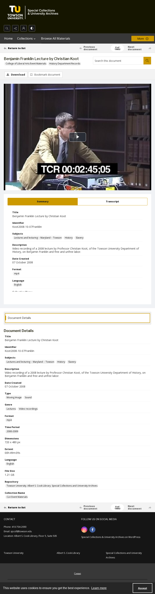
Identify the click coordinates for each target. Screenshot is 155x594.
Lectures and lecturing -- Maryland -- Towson (38, 237)
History (69, 237)
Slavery (79, 237)
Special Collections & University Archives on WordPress (110, 537)
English (18, 284)
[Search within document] (147, 60)
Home (8, 38)
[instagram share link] (84, 530)
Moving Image (14, 397)
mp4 (16, 273)
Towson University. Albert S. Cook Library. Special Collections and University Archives (52, 485)
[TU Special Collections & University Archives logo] (34, 12)
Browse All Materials (55, 38)
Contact (77, 573)
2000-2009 (12, 431)
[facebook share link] (92, 530)
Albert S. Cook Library (68, 553)
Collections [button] (25, 38)
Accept (142, 588)
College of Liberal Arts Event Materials (26, 63)
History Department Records (64, 63)
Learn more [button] (99, 588)
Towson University (13, 553)
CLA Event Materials (17, 497)
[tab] (43, 201)
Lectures (11, 408)
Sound (28, 397)
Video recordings (28, 408)
